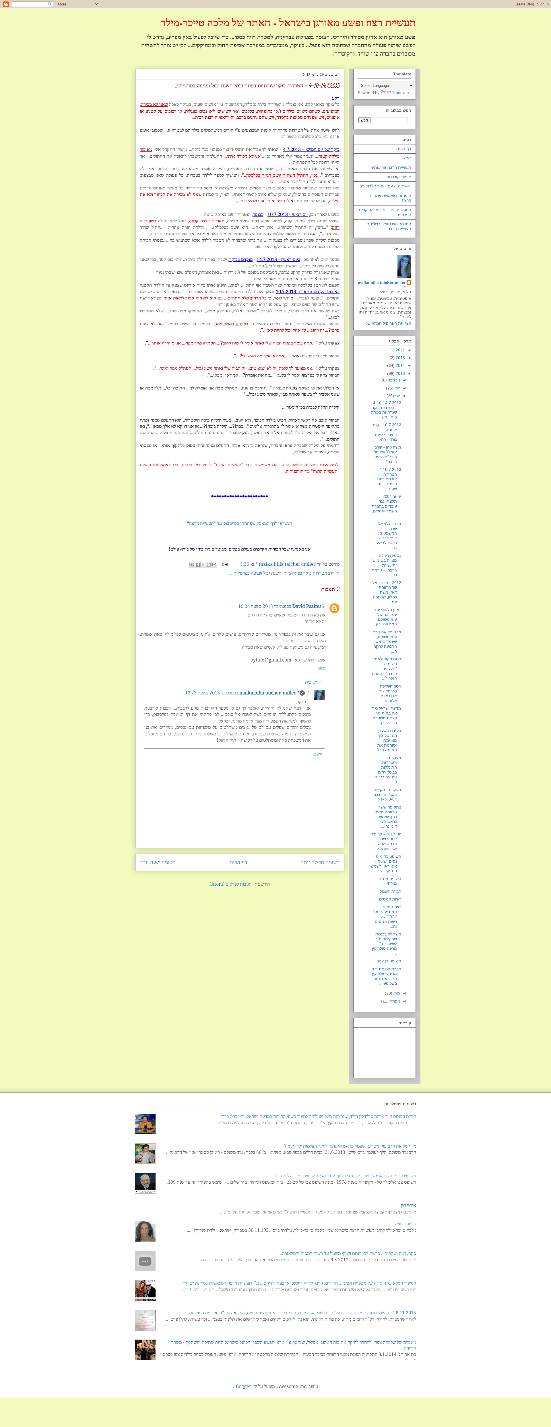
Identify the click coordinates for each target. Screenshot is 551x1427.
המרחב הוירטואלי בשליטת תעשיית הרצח (388, 226)
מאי (396, 993)
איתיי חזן (408, 1205)
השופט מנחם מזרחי (390, 881)
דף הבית (238, 862)
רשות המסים (390, 899)
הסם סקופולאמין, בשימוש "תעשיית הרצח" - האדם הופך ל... (386, 668)
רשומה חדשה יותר (320, 862)
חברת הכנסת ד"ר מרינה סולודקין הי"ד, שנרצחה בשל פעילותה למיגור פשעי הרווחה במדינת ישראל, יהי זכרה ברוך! (317, 1116)
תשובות (312, 682)
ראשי (407, 158)
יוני (397, 396)
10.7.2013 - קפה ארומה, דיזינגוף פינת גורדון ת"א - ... (386, 431)
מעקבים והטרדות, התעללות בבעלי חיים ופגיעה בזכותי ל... (387, 769)
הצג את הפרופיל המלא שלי (387, 323)
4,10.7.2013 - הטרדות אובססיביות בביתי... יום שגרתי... (389, 479)
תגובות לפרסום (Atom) (230, 884)
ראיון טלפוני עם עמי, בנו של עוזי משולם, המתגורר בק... (386, 616)
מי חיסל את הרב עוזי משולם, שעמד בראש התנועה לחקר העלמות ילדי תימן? (350, 1146)
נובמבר (393, 380)
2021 (400, 350)
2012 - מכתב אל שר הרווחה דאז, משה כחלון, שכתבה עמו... (386, 592)
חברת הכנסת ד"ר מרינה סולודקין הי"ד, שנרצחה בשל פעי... (386, 976)
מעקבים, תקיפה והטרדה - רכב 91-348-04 (387, 794)
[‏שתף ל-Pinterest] (192, 564)
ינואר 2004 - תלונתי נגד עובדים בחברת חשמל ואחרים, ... (386, 506)
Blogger (242, 1386)
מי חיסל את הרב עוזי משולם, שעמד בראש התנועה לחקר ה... (387, 641)
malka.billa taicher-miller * (269, 693)
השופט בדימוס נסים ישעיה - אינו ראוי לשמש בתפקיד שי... (386, 863)
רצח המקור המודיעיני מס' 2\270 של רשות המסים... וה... (386, 916)
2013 (400, 373)
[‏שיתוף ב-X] (203, 564)
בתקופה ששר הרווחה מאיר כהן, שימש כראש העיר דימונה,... (388, 817)
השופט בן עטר (389, 961)
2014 (400, 365)
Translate (400, 92)
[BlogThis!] (209, 564)
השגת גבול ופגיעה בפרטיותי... (255, 573)
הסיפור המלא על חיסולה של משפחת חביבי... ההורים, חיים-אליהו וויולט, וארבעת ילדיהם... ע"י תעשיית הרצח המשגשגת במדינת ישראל (299, 1283)
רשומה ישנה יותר (158, 862)
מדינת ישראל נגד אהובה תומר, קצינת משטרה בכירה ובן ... (386, 715)
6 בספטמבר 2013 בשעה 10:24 (281, 606)
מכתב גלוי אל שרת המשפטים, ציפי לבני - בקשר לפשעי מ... (388, 535)
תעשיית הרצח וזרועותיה (390, 167)
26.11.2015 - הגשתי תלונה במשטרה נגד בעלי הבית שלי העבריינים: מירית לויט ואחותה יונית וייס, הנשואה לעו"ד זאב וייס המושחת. (302, 1313)
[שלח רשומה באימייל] (225, 564)
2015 (400, 357)
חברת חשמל (390, 891)
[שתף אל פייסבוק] (198, 564)
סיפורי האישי (404, 1223)
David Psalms (306, 606)
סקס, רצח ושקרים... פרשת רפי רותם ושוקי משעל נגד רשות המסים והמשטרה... (347, 1253)
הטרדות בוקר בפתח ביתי (305, 573)
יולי (396, 388)
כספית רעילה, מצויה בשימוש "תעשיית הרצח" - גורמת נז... (386, 565)
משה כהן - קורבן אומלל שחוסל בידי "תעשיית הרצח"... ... (387, 454)
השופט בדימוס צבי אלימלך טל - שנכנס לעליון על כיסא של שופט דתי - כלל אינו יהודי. (342, 1176)
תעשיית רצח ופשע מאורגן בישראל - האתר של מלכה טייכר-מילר (288, 22)
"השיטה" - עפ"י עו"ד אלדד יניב (385, 186)
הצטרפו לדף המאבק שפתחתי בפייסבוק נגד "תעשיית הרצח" (239, 523)
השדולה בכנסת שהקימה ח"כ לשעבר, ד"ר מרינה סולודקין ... (386, 944)
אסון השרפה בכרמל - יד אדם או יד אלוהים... (390, 693)
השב (322, 668)
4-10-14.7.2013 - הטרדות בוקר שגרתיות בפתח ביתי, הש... (386, 409)
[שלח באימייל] (214, 564)
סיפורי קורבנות (398, 177)
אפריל (394, 1001)
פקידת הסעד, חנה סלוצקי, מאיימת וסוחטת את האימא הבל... (387, 740)
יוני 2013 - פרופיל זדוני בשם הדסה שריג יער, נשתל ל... (386, 841)
